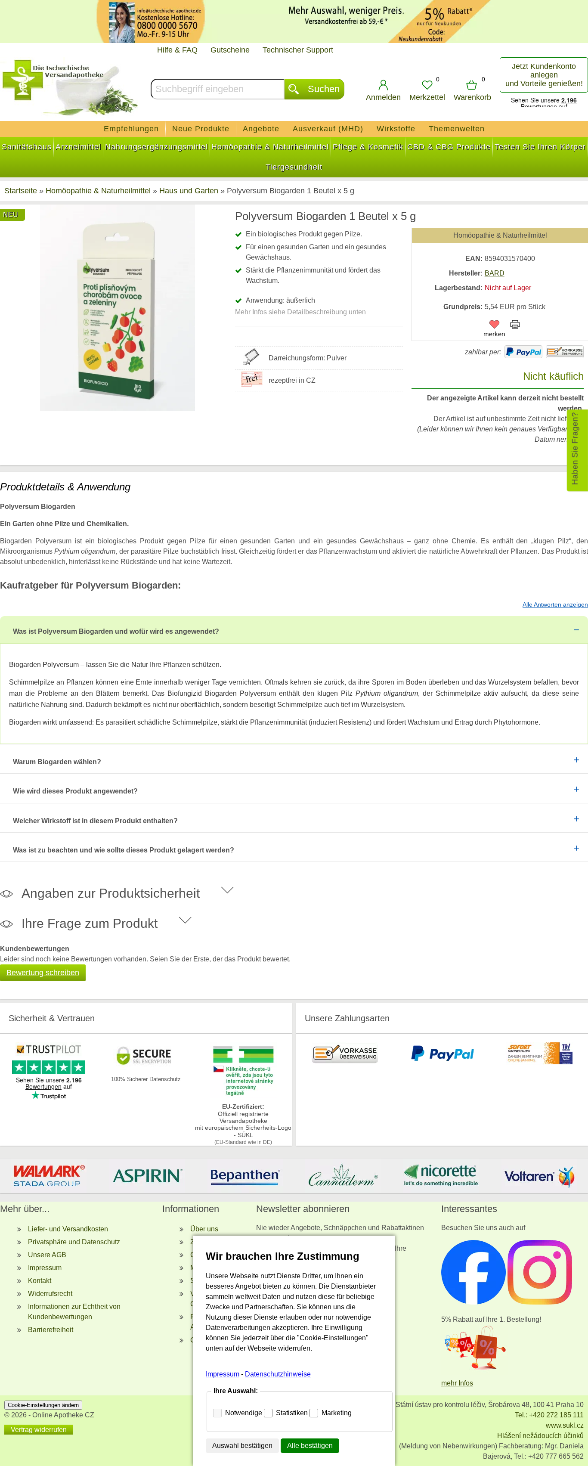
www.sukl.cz (565, 1425)
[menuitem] (131, 129)
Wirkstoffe (396, 128)
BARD (494, 273)
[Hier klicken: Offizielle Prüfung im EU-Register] (243, 1096)
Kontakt (39, 1280)
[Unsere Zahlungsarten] (345, 1062)
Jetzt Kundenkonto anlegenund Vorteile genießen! (544, 75)
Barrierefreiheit (50, 1329)
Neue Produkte (200, 128)
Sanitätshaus (27, 147)
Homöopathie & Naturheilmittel (270, 147)
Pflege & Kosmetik (368, 147)
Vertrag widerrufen (39, 1429)
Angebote (261, 128)
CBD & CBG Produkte (449, 147)
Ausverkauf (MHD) (328, 128)
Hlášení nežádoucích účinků (540, 1435)
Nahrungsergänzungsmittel (156, 147)
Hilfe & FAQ (177, 50)
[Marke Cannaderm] (343, 1176)
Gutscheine (230, 50)
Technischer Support (298, 50)
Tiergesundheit (294, 167)
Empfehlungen (131, 128)
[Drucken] (515, 326)
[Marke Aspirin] (147, 1176)
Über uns (204, 1229)
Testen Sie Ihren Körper (540, 147)
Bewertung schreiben (42, 972)
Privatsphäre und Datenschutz (74, 1242)
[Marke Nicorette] (441, 1176)
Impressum (45, 1267)
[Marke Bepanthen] (245, 1176)
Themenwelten (457, 128)
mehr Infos (457, 1383)
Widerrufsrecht (50, 1293)
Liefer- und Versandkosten (68, 1229)
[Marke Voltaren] (539, 1176)
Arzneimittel (78, 147)
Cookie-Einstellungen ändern (43, 1405)
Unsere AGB (47, 1254)
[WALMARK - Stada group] (49, 1176)
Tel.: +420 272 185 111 (549, 1415)
